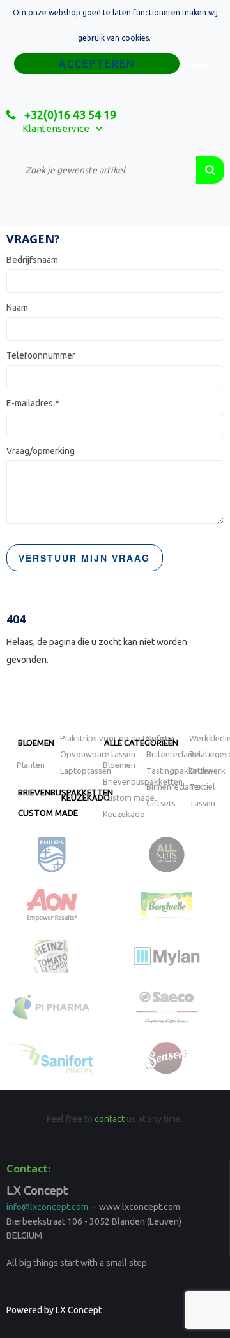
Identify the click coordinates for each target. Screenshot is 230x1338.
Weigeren (201, 64)
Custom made (48, 812)
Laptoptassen (85, 770)
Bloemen (36, 742)
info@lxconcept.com (47, 1207)
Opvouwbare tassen (97, 754)
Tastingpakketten (179, 770)
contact (110, 1119)
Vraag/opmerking (40, 450)
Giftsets (161, 803)
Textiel (202, 786)
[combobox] (101, 170)
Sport (157, 738)
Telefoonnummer (40, 355)
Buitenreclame (172, 754)
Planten (31, 764)
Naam (17, 307)
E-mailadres (32, 403)
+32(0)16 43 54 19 (69, 114)
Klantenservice (55, 128)
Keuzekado (85, 797)
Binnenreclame (173, 786)
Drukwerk (207, 770)
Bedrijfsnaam (32, 259)
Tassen (202, 803)
